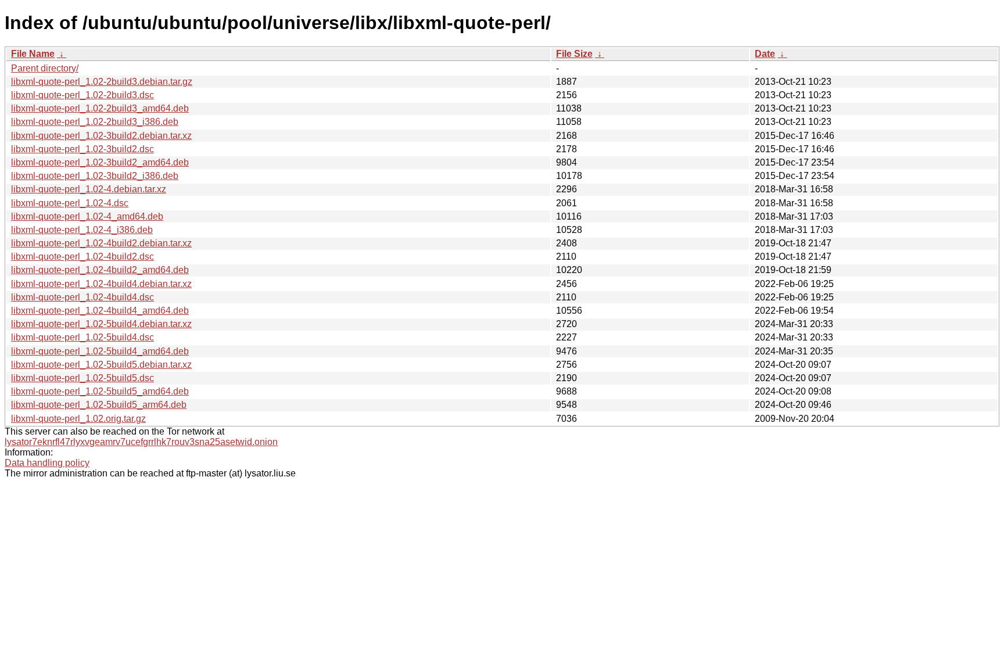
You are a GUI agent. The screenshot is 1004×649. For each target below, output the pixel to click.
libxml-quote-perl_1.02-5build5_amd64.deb (100, 391)
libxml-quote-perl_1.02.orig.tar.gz (78, 419)
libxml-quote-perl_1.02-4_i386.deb (82, 230)
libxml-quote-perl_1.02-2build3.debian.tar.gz (101, 82)
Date (765, 54)
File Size (574, 54)
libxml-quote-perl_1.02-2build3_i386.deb (94, 122)
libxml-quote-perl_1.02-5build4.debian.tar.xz (101, 324)
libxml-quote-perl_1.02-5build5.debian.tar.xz (101, 365)
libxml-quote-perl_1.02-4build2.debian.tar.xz (101, 243)
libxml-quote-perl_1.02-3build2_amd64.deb (100, 162)
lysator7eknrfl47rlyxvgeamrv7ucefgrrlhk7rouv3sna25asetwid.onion (141, 442)
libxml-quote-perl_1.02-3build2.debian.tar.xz (101, 136)
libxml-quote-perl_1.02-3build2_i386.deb (94, 176)
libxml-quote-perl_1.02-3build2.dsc (82, 149)
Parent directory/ (44, 68)
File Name (33, 54)
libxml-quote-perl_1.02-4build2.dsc (82, 256)
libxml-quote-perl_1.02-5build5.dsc (82, 378)
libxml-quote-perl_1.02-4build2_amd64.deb (100, 270)
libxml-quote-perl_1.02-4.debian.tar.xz (88, 189)
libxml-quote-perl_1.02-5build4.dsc (82, 337)
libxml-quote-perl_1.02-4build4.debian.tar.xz (101, 284)
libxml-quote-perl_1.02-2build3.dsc (82, 95)
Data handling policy (47, 463)
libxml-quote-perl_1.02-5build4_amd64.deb (100, 351)
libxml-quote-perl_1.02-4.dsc (69, 203)
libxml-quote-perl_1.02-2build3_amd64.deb (100, 108)
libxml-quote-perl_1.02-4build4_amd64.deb (100, 310)
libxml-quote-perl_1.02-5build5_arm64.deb (99, 405)
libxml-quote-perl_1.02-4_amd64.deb (87, 216)
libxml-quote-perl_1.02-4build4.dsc (82, 297)
